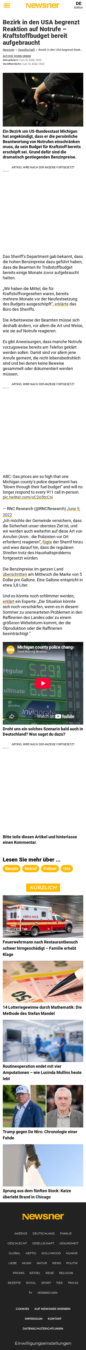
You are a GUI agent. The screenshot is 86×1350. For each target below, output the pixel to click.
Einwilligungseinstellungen (43, 1343)
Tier (59, 1283)
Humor (72, 1253)
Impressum (33, 1318)
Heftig (31, 1253)
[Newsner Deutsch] (42, 5)
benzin (11, 868)
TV (30, 1292)
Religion (66, 1273)
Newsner (8, 49)
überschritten (15, 574)
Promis (18, 1273)
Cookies (22, 1308)
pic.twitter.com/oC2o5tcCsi (28, 497)
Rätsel (35, 1273)
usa (66, 868)
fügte (47, 541)
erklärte (62, 304)
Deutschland (44, 1233)
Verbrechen (47, 1292)
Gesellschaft (26, 49)
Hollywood (51, 1253)
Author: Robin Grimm (17, 56)
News (56, 1263)
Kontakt (54, 1318)
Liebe (12, 1263)
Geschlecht (17, 1243)
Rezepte (14, 1283)
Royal (31, 1283)
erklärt (8, 601)
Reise (50, 1273)
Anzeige (20, 1233)
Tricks (73, 1283)
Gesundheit (68, 1243)
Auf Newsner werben (52, 1308)
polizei (50, 868)
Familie (66, 1233)
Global (14, 1253)
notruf (31, 868)
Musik (26, 1263)
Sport (46, 1283)
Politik (72, 1263)
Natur (42, 1263)
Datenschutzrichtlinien (43, 1328)
